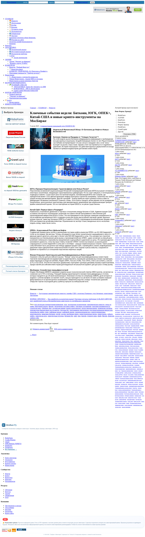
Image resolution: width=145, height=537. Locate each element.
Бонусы (8, 492)
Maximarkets (126, 376)
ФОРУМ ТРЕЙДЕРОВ (13, 92)
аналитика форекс (123, 241)
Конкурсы (8, 477)
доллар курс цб (136, 316)
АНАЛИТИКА (10, 47)
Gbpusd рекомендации (120, 368)
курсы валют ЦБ (127, 320)
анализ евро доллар (123, 397)
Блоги (9, 100)
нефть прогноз (134, 339)
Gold (127, 245)
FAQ (6, 497)
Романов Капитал (130, 335)
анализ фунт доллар (132, 397)
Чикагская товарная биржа (127, 370)
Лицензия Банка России (15, 137)
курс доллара (128, 239)
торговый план (118, 293)
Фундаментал (10, 462)
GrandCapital (122, 129)
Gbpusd (138, 235)
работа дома (128, 321)
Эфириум (117, 378)
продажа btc (64, 310)
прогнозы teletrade (139, 355)
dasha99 (117, 191)
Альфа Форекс (10, 440)
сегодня (136, 382)
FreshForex (122, 127)
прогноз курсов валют (133, 384)
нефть (120, 243)
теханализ (131, 295)
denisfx (117, 209)
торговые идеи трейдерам (127, 365)
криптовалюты (35, 314)
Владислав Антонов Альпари (126, 378)
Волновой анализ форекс (135, 403)
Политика (8, 511)
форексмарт (135, 245)
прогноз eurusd (118, 239)
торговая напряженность (101, 306)
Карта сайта (9, 513)
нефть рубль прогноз (138, 361)
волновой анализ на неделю (136, 376)
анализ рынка (125, 351)
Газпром (132, 260)
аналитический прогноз (131, 368)
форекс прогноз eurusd (120, 274)
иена (119, 333)
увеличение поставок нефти (64, 306)
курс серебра (131, 374)
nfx (116, 203)
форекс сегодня (137, 401)
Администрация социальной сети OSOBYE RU (57, 126)
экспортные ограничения (77, 304)
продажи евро (139, 399)
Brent (131, 341)
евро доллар (138, 239)
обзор (124, 293)
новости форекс (122, 297)
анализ (119, 277)
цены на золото (131, 283)
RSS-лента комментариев (63, 329)
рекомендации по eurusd (134, 353)
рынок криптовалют (73, 308)
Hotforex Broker (120, 176)
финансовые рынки (119, 405)
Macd (135, 302)
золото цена (130, 401)
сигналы (117, 283)
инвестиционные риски (88, 314)
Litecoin (136, 370)
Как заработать (125, 276)
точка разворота (131, 333)
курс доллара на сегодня (120, 304)
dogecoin (111, 316)
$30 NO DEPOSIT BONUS (15, 124)
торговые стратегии (123, 308)
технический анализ (127, 235)
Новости (52, 108)
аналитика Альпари (126, 277)
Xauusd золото (133, 285)
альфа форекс (137, 341)
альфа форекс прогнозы (124, 346)
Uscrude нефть (126, 285)
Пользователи (10, 481)
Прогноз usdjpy (136, 327)
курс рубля (124, 253)
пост (134, 142)
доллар (137, 241)
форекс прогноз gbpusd (133, 347)
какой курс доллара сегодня (125, 318)
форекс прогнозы (126, 341)
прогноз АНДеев (119, 374)
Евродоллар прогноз (134, 346)
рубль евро (134, 337)
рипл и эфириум (123, 355)
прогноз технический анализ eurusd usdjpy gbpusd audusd (128, 342)
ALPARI (121, 118)
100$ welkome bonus (15, 151)
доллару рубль (128, 337)
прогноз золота (137, 351)
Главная (33, 108)
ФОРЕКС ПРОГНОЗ (37, 299)
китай (58, 314)
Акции (7, 494)
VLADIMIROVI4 (121, 170)
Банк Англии (131, 391)
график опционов (130, 382)
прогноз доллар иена (125, 339)
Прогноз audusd (128, 327)
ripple (99, 316)
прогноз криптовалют (123, 349)
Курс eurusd (124, 331)
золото (133, 239)
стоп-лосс (122, 291)
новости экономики (126, 407)
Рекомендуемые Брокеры (15, 266)
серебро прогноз (128, 372)
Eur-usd (136, 349)
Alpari (7, 442)
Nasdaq (127, 403)
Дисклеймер (9, 508)
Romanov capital (139, 333)
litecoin (104, 316)
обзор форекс (135, 363)
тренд (124, 382)
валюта (139, 249)
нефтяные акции (55, 312)
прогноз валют (133, 276)
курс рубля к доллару (120, 335)
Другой (120, 132)
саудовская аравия (58, 308)
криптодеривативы (98, 312)
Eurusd (120, 235)
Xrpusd (122, 256)
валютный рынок (135, 277)
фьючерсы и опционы (120, 310)
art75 (116, 197)
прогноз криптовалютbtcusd (124, 390)
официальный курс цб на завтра (122, 323)
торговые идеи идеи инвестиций (126, 344)
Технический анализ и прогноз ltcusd (123, 367)
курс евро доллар (131, 241)
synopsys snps (92, 316)
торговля (117, 245)
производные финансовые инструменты (44, 310)
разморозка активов (105, 308)
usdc (75, 316)
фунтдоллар (135, 329)
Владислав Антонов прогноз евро (131, 393)
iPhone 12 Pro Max (15, 257)
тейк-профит (139, 320)
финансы (130, 253)
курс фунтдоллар (123, 380)
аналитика (117, 237)
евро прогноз (138, 258)
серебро (136, 391)
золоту (120, 285)
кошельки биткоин (48, 314)
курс (136, 260)
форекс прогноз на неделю (138, 298)
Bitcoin (119, 331)
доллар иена (117, 339)
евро (124, 239)
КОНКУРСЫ (10, 65)
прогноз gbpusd (129, 302)
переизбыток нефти (37, 312)
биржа (141, 341)
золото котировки (128, 405)
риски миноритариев (89, 308)
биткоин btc (69, 316)
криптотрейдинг (122, 399)
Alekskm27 (119, 226)
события (124, 266)
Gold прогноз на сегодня (128, 306)
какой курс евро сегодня (137, 318)
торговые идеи (118, 262)
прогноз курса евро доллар (131, 291)
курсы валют (136, 300)
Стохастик (117, 329)
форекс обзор (118, 351)
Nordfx (136, 359)
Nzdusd (120, 247)
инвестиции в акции (126, 264)
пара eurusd (127, 314)
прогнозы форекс (126, 262)
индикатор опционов (129, 395)
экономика (131, 249)
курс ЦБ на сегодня (135, 314)
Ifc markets (140, 349)
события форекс (128, 279)
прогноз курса (122, 281)
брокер (131, 361)
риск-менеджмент (131, 399)
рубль (139, 260)
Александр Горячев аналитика (121, 353)
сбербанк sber (46, 308)
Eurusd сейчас (131, 355)
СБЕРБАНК (134, 262)
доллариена (136, 365)
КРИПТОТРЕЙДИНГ (13, 104)
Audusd (139, 237)
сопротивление (140, 302)
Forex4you (121, 122)
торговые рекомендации (126, 363)
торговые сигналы (139, 247)
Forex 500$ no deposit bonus (15, 164)
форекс (116, 235)
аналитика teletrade (135, 325)
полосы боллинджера (135, 323)
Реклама (8, 509)
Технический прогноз (124, 260)
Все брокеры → (11, 449)
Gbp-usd (125, 374)
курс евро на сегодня (127, 316)
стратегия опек (35, 308)
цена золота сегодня (119, 300)
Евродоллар (128, 274)
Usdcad (130, 245)
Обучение (8, 490)
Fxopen (116, 344)
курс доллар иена (128, 300)
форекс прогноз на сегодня (136, 243)
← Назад (33, 335)
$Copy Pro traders (15, 204)
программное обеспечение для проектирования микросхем (91, 310)
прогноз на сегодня (139, 281)
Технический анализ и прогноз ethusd (123, 388)
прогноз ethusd (118, 382)
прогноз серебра (121, 403)
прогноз (134, 235)
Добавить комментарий (40, 329)
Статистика (117, 256)
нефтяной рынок (68, 312)
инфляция (126, 295)
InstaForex (121, 120)
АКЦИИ (8, 59)
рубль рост (117, 363)
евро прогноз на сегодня (134, 308)
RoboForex (122, 115)
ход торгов (121, 337)
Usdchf (116, 241)
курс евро (122, 237)
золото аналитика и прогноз (132, 297)
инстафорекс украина (119, 314)
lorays (117, 153)
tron (79, 316)
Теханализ (9, 460)
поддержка (117, 312)
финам (51, 306)
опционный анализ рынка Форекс (136, 386)
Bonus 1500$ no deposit (15, 177)
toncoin (83, 316)
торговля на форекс (119, 325)
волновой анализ (131, 272)
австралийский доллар (120, 302)
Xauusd (137, 254)
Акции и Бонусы (15, 230)
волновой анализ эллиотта (121, 401)
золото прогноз (132, 251)
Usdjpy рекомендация (131, 266)
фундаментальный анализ (128, 247)
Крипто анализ (10, 463)
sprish (117, 186)
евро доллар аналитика (138, 256)
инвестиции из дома (136, 367)
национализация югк (82, 312)
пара (120, 270)
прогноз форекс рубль (136, 321)
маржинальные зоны (137, 405)
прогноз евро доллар (119, 249)
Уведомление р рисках (13, 506)
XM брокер (15, 244)
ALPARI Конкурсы (15, 217)
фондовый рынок (41, 306)
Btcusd (135, 249)
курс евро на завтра (130, 310)
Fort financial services (120, 321)
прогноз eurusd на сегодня (132, 312)
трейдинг (135, 253)
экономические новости (95, 304)
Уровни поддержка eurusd (126, 329)
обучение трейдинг (119, 372)
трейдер (117, 253)
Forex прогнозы (10, 458)
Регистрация (11, 2)
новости (139, 253)
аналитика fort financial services (122, 359)
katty (116, 214)
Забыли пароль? (82, 2)
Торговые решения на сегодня (128, 254)
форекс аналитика (131, 258)
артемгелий (131, 351)
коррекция (131, 349)
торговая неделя (118, 258)
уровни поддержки (124, 386)
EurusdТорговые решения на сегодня (123, 289)
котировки (132, 357)
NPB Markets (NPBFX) (13, 444)
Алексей (118, 232)
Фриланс (8, 45)
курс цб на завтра (119, 320)
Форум (7, 474)
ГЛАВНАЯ (9, 19)
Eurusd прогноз (118, 357)
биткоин (127, 243)
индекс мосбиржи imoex (70, 314)
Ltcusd (139, 291)
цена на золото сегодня (132, 304)
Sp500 (124, 258)
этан (65, 304)
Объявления (9, 495)
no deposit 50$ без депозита (15, 191)
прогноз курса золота (126, 298)
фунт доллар (127, 325)
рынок (116, 243)
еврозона (140, 370)
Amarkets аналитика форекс (121, 347)
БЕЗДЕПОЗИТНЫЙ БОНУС (15, 83)
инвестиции (102, 314)
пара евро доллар (123, 283)
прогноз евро (118, 407)
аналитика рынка (130, 281)
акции (126, 249)
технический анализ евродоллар (135, 380)
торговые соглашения (83, 306)
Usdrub (141, 241)
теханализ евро (138, 395)
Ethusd (116, 251)
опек (47, 312)
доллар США (118, 254)
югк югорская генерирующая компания (48, 304)
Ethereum (137, 357)
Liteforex (117, 260)
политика (132, 359)
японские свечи (118, 316)
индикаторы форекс (136, 372)
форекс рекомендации (139, 374)
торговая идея (124, 384)
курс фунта (139, 251)
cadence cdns (34, 318)
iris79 (117, 159)
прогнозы (131, 270)
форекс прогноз (129, 237)
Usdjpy (134, 237)
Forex (123, 243)
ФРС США (123, 312)
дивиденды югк (41, 316)
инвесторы (136, 295)
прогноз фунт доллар (122, 272)
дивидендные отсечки (56, 316)
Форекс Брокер (123, 125)
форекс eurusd (126, 357)
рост (119, 370)
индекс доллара (125, 270)
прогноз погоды (118, 376)
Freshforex (140, 337)
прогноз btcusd (138, 310)
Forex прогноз (134, 293)
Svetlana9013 (119, 220)
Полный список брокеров (15, 271)
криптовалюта (121, 279)
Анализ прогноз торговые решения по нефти (131, 287)
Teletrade (134, 320)
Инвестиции (9, 75)
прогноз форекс (128, 256)
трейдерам (128, 293)
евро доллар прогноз (123, 251)
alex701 (117, 165)
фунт (120, 253)
